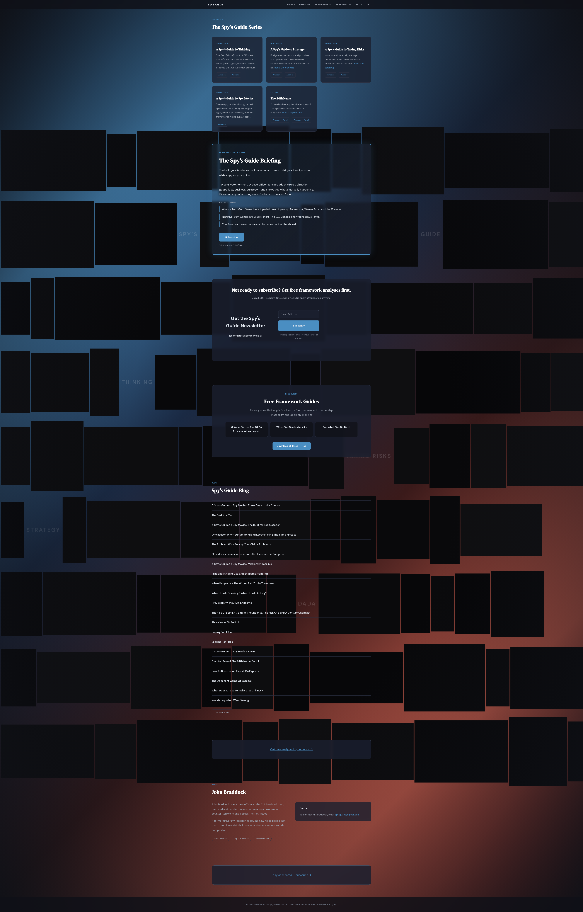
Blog (359, 4)
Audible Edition (220, 838)
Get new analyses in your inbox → (291, 749)
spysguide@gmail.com (347, 814)
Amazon (222, 75)
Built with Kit (299, 344)
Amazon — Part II (301, 120)
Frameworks (323, 4)
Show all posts (222, 712)
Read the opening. (284, 67)
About (371, 4)
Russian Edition (262, 838)
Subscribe (231, 237)
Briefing (304, 4)
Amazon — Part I (280, 120)
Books (290, 4)
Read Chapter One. (292, 112)
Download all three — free (291, 445)
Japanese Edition (241, 838)
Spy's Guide (215, 4)
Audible (235, 75)
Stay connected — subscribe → (291, 875)
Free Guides (343, 4)
